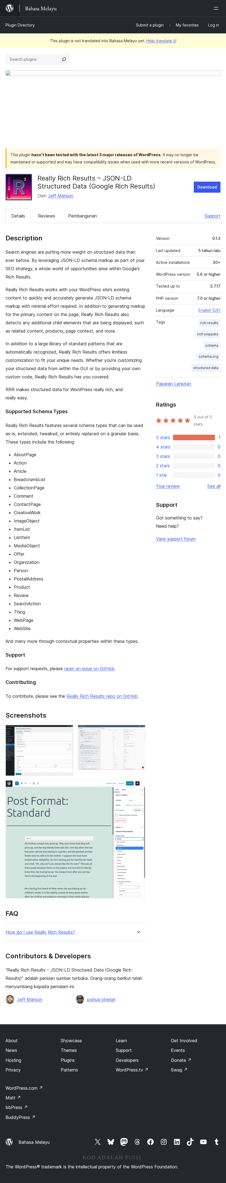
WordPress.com (24, 1088)
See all (213, 486)
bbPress (17, 1107)
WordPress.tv (132, 1070)
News (11, 1050)
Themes (69, 1050)
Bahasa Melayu (34, 1142)
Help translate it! (161, 40)
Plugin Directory (20, 25)
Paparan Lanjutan (173, 383)
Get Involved (184, 1040)
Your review (168, 486)
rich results (209, 323)
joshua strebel (101, 999)
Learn (121, 1040)
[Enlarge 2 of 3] (138, 732)
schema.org (208, 356)
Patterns (69, 1070)
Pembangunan (82, 216)
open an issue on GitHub (89, 668)
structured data (205, 368)
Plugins (68, 1060)
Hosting (13, 1060)
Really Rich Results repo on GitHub (102, 696)
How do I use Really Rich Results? (40, 932)
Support (212, 216)
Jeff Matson (60, 195)
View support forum (176, 539)
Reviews (46, 216)
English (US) (209, 310)
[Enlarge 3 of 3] (138, 788)
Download (207, 187)
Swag (179, 1070)
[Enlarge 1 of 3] (66, 732)
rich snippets (207, 334)
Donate (181, 1060)
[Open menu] (217, 8)
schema (211, 345)
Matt (13, 1097)
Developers (127, 1060)
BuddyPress (21, 1117)
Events (178, 1050)
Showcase (71, 1040)
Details (18, 216)
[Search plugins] (63, 59)
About (12, 1040)
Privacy (13, 1070)
